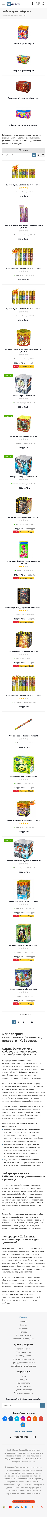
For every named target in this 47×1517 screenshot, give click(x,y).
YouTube (29, 1418)
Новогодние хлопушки (23, 1338)
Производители (24, 1386)
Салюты (23, 1321)
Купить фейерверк (23, 1344)
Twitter (16, 1418)
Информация (23, 1371)
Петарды (23, 1332)
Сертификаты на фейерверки (24, 1366)
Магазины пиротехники (23, 1359)
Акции (23, 1376)
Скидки (23, 1379)
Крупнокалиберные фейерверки (23, 98)
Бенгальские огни (23, 1335)
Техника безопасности (23, 1393)
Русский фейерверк (23, 1389)
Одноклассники (35, 1418)
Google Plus (41, 1418)
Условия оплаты (23, 1352)
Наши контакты (23, 1383)
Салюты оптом (23, 1349)
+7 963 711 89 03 (20, 1437)
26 (32, 1022)
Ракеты (23, 1325)
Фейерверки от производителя (23, 125)
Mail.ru (22, 1424)
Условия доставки (23, 1355)
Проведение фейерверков (23, 1362)
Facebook (10, 1418)
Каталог (23, 1317)
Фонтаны (23, 1328)
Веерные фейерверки (23, 70)
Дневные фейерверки (23, 43)
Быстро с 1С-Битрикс (22, 1502)
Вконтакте (4, 1418)
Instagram (22, 1418)
